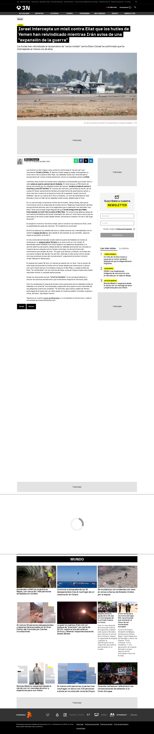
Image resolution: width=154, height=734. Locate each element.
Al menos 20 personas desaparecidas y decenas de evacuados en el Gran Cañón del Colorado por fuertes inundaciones (35, 628)
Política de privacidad (92, 724)
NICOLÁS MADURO (110, 281)
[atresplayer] (125, 7)
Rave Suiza (34, 2)
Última (112, 7)
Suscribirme (117, 235)
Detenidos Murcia (104, 2)
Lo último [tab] (124, 248)
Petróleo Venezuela (57, 2)
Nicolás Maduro (69, 2)
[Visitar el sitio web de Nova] (73, 715)
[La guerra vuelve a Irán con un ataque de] (77, 613)
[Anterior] (18, 2)
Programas (85, 13)
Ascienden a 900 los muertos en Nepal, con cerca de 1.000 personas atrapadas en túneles (34, 591)
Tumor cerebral (110, 254)
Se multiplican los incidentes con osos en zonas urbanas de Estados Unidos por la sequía (116, 592)
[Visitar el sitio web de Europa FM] (104, 715)
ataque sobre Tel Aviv (48, 242)
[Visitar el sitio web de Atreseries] (88, 715)
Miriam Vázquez (32, 159)
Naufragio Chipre (44, 2)
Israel (21, 306)
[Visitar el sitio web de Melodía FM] (112, 715)
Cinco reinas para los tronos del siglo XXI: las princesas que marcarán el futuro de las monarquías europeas (126, 620)
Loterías (54, 13)
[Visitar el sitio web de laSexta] (57, 715)
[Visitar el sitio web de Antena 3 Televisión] (49, 715)
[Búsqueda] (135, 7)
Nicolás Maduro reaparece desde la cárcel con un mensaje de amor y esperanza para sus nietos (118, 285)
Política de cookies (106, 724)
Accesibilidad (80, 728)
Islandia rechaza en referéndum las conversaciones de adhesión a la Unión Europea (115, 689)
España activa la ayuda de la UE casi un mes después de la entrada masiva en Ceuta (106, 618)
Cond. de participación (121, 724)
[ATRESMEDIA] (24, 715)
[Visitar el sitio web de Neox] (65, 715)
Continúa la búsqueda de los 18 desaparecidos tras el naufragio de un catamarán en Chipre (75, 592)
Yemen (31, 306)
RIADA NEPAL (108, 268)
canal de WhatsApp (52, 298)
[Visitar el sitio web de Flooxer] (134, 715)
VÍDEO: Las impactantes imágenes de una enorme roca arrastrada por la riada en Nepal (117, 273)
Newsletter (130, 13)
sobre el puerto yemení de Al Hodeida (46, 184)
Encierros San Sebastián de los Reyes (86, 2)
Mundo (77, 559)
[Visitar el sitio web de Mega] (80, 715)
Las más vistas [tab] (108, 248)
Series (115, 13)
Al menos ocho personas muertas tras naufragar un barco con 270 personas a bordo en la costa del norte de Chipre (76, 689)
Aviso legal (80, 724)
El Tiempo (127, 2)
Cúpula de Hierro (40, 233)
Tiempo (69, 13)
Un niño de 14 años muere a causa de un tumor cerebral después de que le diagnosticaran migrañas (118, 260)
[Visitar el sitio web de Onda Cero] (96, 715)
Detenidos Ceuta (25, 2)
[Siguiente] (136, 2)
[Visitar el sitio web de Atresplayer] (123, 715)
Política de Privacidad (124, 229)
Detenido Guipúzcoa (117, 2)
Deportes (39, 13)
